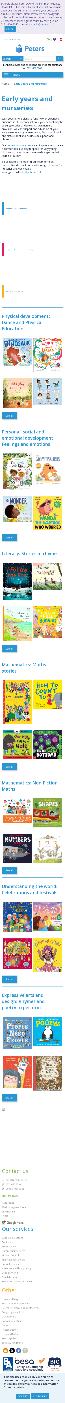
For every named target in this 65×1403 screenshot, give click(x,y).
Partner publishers (12, 1321)
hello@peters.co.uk (44, 24)
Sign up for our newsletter (16, 1303)
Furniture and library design (17, 1268)
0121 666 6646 (13, 1184)
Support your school (13, 1312)
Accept (23, 1396)
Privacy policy (9, 1338)
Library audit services (13, 1251)
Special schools (10, 1264)
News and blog (10, 1299)
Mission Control (10, 1255)
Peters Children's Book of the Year (20, 1307)
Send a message (14, 1188)
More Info (40, 1396)
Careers (6, 1325)
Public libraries (10, 1246)
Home (5, 83)
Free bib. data (9, 1277)
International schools (13, 1259)
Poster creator (10, 1329)
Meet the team (10, 1195)
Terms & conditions (12, 1342)
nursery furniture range (20, 145)
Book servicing (10, 1272)
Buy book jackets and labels (17, 1281)
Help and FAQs (10, 1334)
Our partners (9, 1316)
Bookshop (7, 1242)
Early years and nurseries (30, 83)
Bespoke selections (12, 1237)
